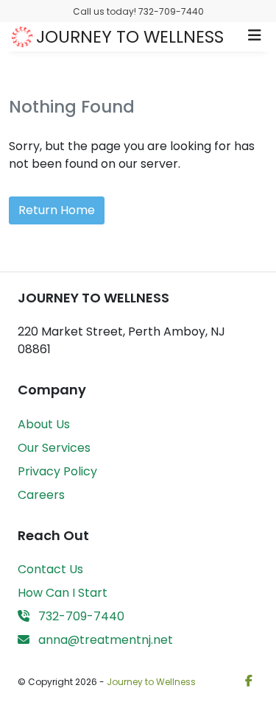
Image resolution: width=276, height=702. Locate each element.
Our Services (54, 447)
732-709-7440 (79, 616)
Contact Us (50, 569)
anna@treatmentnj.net (104, 639)
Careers (41, 494)
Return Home (56, 210)
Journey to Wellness (151, 682)
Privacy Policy (57, 471)
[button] (254, 37)
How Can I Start (62, 592)
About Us (44, 424)
